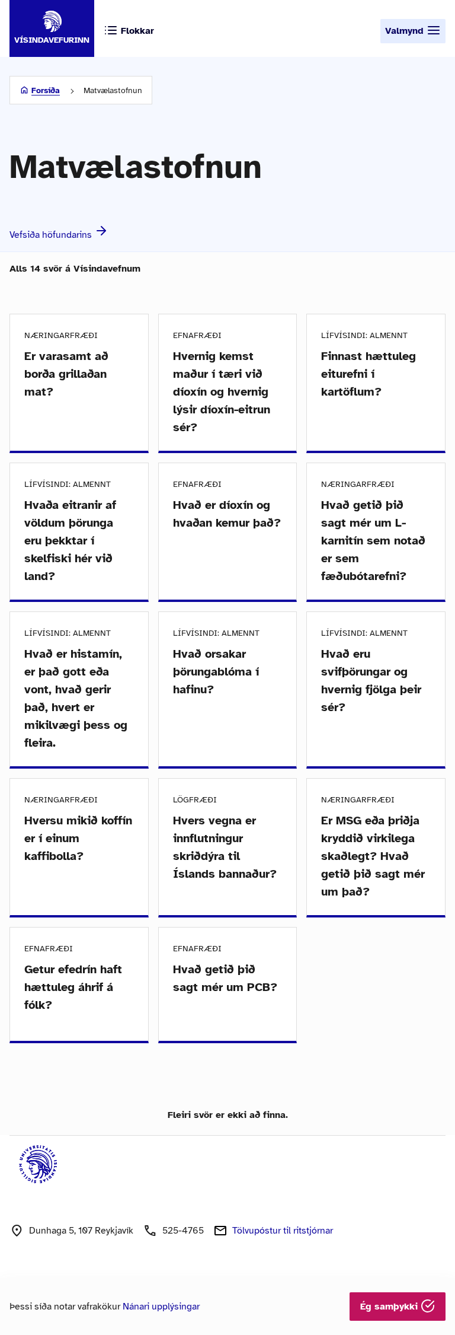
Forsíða (45, 90)
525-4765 (183, 1231)
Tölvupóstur (282, 1231)
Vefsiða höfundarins (51, 235)
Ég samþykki (390, 1306)
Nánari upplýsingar (161, 1306)
